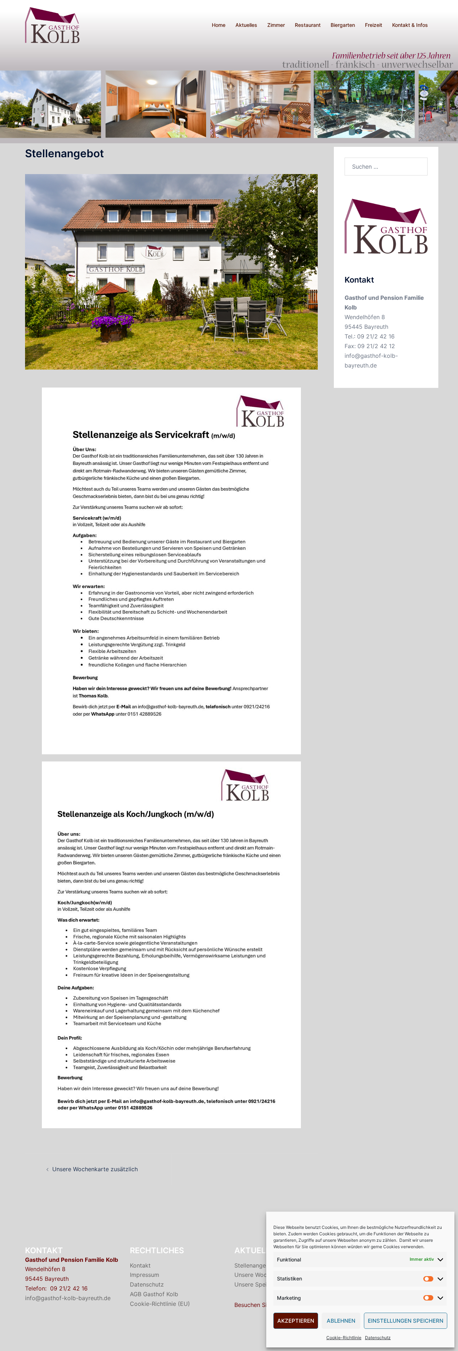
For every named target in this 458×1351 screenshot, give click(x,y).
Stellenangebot (254, 1265)
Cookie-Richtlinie (343, 1337)
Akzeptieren (295, 1320)
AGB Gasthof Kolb (154, 1294)
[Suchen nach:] (386, 167)
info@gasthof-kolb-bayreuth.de (68, 1298)
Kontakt (140, 1265)
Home (218, 25)
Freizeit (373, 25)
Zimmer (276, 25)
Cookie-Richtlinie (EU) (160, 1303)
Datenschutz (378, 1337)
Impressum (144, 1274)
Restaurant (308, 25)
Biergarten (343, 25)
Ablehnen (341, 1320)
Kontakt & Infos (410, 25)
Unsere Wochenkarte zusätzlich (95, 1169)
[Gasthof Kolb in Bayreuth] (52, 24)
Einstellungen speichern (405, 1320)
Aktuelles (246, 25)
